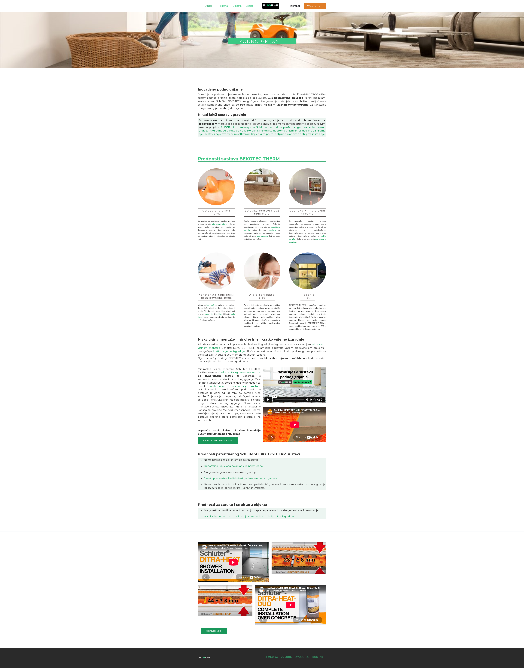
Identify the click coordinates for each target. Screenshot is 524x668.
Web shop (315, 6)
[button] (210, 6)
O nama (237, 6)
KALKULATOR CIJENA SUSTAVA (217, 440)
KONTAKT (318, 657)
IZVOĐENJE (302, 657)
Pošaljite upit (213, 631)
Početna (224, 6)
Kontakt (295, 6)
